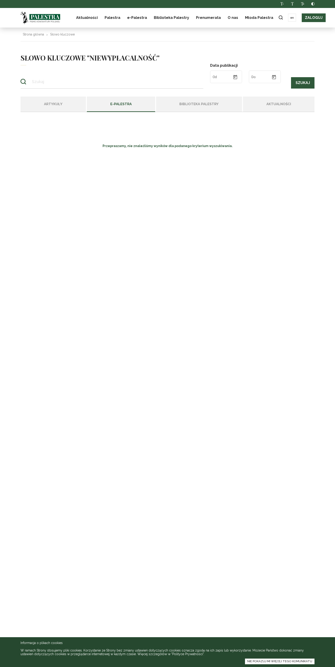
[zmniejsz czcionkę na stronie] (282, 4)
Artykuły (53, 104)
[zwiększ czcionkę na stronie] (303, 4)
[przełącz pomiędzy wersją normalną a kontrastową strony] (313, 4)
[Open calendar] (235, 77)
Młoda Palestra (259, 17)
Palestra (40, 18)
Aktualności (87, 17)
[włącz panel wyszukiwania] (281, 18)
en (292, 17)
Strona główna (33, 34)
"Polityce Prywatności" (187, 654)
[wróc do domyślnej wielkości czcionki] (292, 4)
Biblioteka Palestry (199, 104)
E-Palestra (121, 104)
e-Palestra (137, 17)
